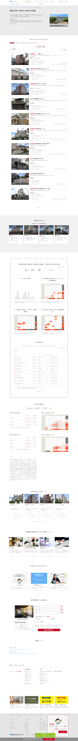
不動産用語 (42, 683)
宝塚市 (14, 649)
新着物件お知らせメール (44, 673)
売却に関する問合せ (43, 723)
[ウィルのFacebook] (27, 735)
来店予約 (53, 618)
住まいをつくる (12, 724)
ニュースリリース (27, 729)
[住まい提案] (60, 1)
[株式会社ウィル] (10, 7)
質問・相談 (38, 618)
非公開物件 (34, 738)
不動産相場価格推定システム (45, 680)
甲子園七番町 (17, 653)
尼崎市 (22, 649)
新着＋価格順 (64, 49)
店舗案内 (26, 721)
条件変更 (40, 4)
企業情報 (26, 724)
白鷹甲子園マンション (43, 135)
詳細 (26, 626)
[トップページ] (11, 1)
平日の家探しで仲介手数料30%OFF (46, 671)
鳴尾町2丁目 (35, 653)
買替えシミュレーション (44, 676)
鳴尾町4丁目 (29, 653)
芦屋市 (11, 649)
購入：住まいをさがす (17, 665)
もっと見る (38, 391)
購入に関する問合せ (58, 671)
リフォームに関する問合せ (44, 724)
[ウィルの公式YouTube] (30, 735)
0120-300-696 (20, 622)
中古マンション (30, 408)
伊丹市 (25, 649)
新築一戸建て (37, 408)
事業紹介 (26, 726)
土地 (50, 408)
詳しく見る (62, 731)
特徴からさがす (27, 678)
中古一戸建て (44, 408)
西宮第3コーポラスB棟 (43, 90)
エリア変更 (12, 4)
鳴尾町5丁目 (12, 653)
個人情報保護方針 (57, 625)
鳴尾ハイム (42, 60)
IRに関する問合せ (42, 729)
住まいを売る (12, 723)
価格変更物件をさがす (29, 683)
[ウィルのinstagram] (33, 735)
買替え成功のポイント (43, 678)
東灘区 (18, 649)
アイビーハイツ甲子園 (60, 504)
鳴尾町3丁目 (23, 653)
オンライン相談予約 (40, 621)
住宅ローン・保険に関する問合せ (45, 726)
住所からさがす (27, 671)
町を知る (11, 726)
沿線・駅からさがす (28, 673)
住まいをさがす (12, 721)
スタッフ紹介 (27, 723)
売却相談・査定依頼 (16, 516)
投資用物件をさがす (28, 676)
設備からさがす (27, 680)
